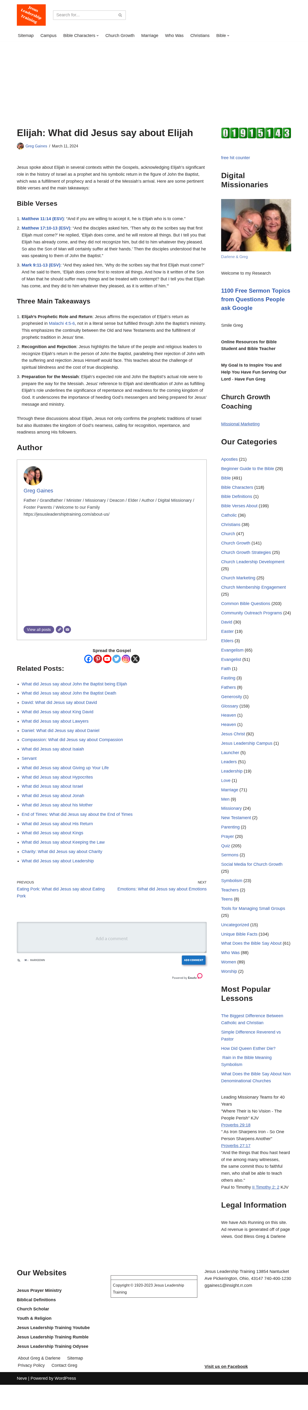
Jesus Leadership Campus (246, 743)
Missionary (231, 808)
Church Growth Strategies (246, 552)
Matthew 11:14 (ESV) (43, 218)
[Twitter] (116, 659)
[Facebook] (88, 659)
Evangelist (231, 659)
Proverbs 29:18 (235, 1125)
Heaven (228, 715)
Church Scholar (33, 1309)
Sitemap (26, 35)
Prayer (227, 836)
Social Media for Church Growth (251, 864)
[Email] (67, 629)
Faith (226, 668)
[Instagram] (126, 659)
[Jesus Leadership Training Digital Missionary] (31, 15)
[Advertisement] (154, 77)
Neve (22, 1378)
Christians (200, 35)
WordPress (65, 1378)
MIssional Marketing (240, 424)
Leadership (232, 771)
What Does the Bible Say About (251, 943)
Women (228, 962)
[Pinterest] (98, 659)
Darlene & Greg (234, 256)
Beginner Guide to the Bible (247, 468)
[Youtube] (107, 659)
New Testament (236, 817)
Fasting (228, 678)
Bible (226, 478)
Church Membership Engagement (253, 587)
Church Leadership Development (252, 561)
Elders (227, 640)
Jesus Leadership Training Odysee (52, 1346)
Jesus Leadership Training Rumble (53, 1337)
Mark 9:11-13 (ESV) (41, 265)
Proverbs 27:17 (235, 1145)
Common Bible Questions (245, 603)
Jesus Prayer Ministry (39, 1290)
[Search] (120, 15)
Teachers (230, 890)
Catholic (229, 515)
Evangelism (232, 650)
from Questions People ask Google (255, 299)
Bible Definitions (236, 496)
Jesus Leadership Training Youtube (53, 1327)
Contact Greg (64, 1365)
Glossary (229, 706)
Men (225, 799)
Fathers (228, 687)
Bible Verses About (239, 505)
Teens (227, 899)
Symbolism (231, 880)
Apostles (229, 459)
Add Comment (193, 960)
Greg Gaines (36, 146)
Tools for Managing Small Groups (253, 908)
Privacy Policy (31, 1365)
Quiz (225, 845)
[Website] (59, 629)
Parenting (230, 827)
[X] (135, 659)
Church (228, 533)
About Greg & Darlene (39, 1358)
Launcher (230, 752)
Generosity (231, 696)
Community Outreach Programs (251, 613)
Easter (227, 631)
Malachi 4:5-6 (62, 323)
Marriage (149, 35)
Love (226, 780)
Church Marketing (238, 577)
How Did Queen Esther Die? (248, 1048)
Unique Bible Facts (239, 934)
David (226, 622)
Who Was (174, 35)
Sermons (229, 855)
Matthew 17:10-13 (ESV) (46, 228)
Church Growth (120, 35)
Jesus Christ (233, 734)
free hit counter (235, 157)
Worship (229, 971)
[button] (97, 36)
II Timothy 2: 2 (265, 1187)
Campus (48, 35)
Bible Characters (237, 487)
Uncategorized (235, 924)
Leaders (229, 761)
